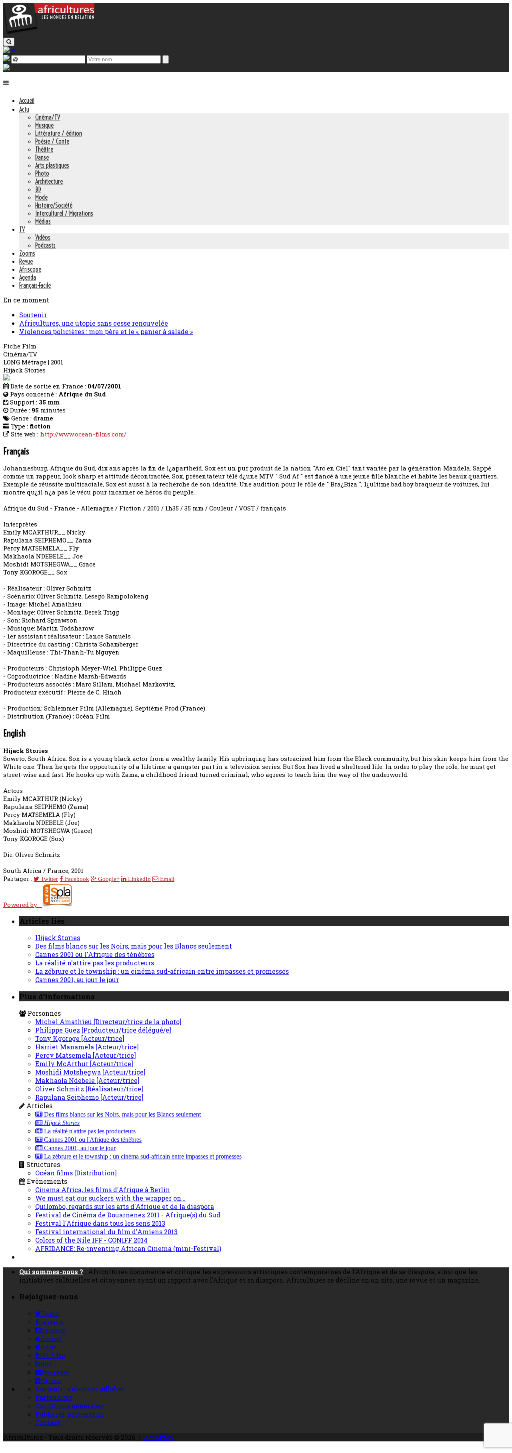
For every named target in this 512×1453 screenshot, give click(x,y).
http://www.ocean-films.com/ (83, 434)
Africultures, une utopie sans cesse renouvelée (93, 323)
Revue (26, 261)
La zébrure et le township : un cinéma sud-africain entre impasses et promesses (162, 971)
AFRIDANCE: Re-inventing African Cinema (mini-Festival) (128, 1248)
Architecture (49, 181)
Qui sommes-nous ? (51, 1271)
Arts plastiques (52, 165)
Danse (42, 157)
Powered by (22, 905)
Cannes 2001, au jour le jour (77, 979)
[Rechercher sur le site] (8, 42)
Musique (44, 125)
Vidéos (42, 237)
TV (22, 229)
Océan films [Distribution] (76, 1173)
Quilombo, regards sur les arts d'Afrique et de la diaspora (124, 1206)
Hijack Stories (57, 937)
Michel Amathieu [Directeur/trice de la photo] (108, 1021)
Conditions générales (69, 1405)
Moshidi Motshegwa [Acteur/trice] (90, 1072)
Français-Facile (35, 285)
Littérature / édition (58, 133)
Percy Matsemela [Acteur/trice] (85, 1055)
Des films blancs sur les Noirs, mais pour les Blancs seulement (133, 946)
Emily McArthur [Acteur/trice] (84, 1063)
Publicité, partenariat (69, 1414)
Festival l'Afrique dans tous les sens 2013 (100, 1223)
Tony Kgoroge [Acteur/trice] (79, 1038)
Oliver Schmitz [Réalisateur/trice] (89, 1089)
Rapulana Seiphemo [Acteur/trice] (89, 1097)
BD (38, 189)
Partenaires (53, 1397)
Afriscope (30, 269)
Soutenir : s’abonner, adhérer (80, 1389)
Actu (24, 109)
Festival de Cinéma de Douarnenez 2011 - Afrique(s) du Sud (127, 1215)
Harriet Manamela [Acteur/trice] (87, 1047)
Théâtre (44, 149)
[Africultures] (48, 32)
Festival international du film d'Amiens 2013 (106, 1231)
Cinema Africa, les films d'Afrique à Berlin (102, 1189)
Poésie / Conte (52, 141)
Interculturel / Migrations (64, 213)
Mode (41, 197)
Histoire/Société (53, 205)
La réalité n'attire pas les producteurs (94, 963)
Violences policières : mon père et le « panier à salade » (106, 331)
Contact (47, 1422)
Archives (158, 1437)
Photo (42, 173)
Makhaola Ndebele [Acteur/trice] (87, 1080)
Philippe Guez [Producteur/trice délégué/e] (103, 1030)
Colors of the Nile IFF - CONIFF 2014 (91, 1240)
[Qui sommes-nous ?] (6, 68)
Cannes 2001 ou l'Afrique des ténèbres (94, 954)
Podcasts (45, 245)
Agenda (27, 277)
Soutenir (33, 314)
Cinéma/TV (47, 117)
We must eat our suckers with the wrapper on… (110, 1198)
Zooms (27, 253)
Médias (43, 221)
